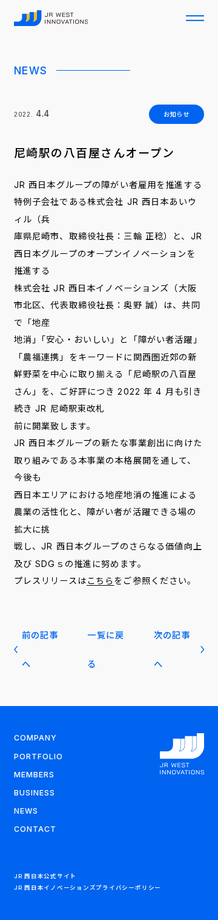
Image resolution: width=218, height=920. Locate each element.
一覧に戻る (105, 649)
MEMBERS (34, 774)
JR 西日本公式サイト (45, 876)
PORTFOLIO (38, 756)
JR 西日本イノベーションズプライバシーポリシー (87, 887)
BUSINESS (34, 792)
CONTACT (35, 829)
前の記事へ (40, 649)
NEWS (26, 810)
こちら (100, 580)
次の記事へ (172, 649)
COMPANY (35, 737)
